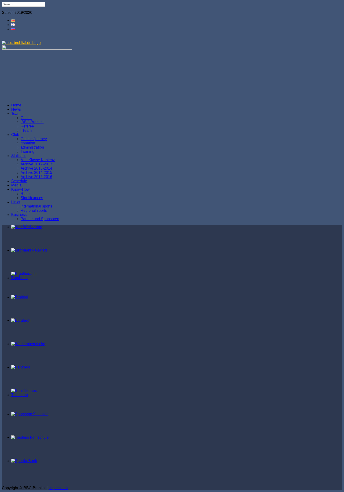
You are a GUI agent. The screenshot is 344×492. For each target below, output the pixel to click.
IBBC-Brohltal (32, 122)
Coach (26, 118)
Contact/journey (34, 139)
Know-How (20, 189)
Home (16, 105)
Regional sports (34, 210)
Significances (32, 198)
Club (15, 135)
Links (15, 202)
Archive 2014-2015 (36, 173)
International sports (36, 206)
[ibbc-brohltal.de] (21, 43)
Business (19, 215)
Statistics (18, 156)
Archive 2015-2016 (36, 177)
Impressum (58, 488)
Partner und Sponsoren (40, 219)
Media (16, 185)
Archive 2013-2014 (36, 168)
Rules (25, 194)
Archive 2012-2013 (36, 164)
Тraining (27, 151)
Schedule (19, 181)
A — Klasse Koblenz (38, 160)
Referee (27, 126)
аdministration (32, 147)
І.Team (26, 130)
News (16, 109)
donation (28, 143)
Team (15, 114)
